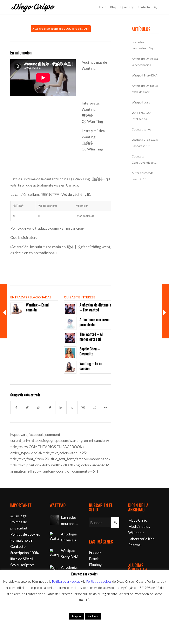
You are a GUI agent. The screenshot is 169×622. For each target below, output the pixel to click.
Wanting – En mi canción (37, 307)
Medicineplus (139, 526)
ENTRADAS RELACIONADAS (30, 297)
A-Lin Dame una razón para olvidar (94, 322)
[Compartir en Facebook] (16, 407)
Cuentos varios (141, 129)
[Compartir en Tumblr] (72, 407)
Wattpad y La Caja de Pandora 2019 (145, 143)
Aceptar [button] (76, 616)
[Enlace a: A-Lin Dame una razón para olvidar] (70, 323)
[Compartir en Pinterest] (49, 407)
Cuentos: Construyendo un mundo (143, 160)
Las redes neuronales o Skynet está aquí (145, 45)
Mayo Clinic (137, 520)
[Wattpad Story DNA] (54, 553)
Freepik (95, 552)
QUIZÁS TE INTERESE (79, 297)
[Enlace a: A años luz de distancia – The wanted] (70, 309)
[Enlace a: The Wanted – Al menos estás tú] (70, 338)
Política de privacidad (66, 581)
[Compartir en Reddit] (94, 407)
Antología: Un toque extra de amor (145, 89)
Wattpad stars (141, 102)
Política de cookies (25, 534)
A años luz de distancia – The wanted (95, 307)
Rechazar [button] (93, 616)
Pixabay (95, 564)
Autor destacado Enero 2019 (143, 176)
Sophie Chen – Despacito (90, 351)
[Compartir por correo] (105, 407)
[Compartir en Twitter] (27, 407)
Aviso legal (18, 516)
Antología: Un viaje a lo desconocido (145, 62)
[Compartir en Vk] (83, 407)
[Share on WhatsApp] (38, 407)
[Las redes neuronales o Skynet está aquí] (54, 520)
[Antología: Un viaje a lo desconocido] (54, 536)
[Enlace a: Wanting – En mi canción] (17, 309)
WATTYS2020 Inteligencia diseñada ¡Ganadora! (145, 116)
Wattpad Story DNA (144, 75)
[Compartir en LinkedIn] (60, 407)
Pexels (94, 558)
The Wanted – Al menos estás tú (91, 336)
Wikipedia (136, 532)
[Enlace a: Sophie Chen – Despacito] (70, 353)
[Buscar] (155, 7)
